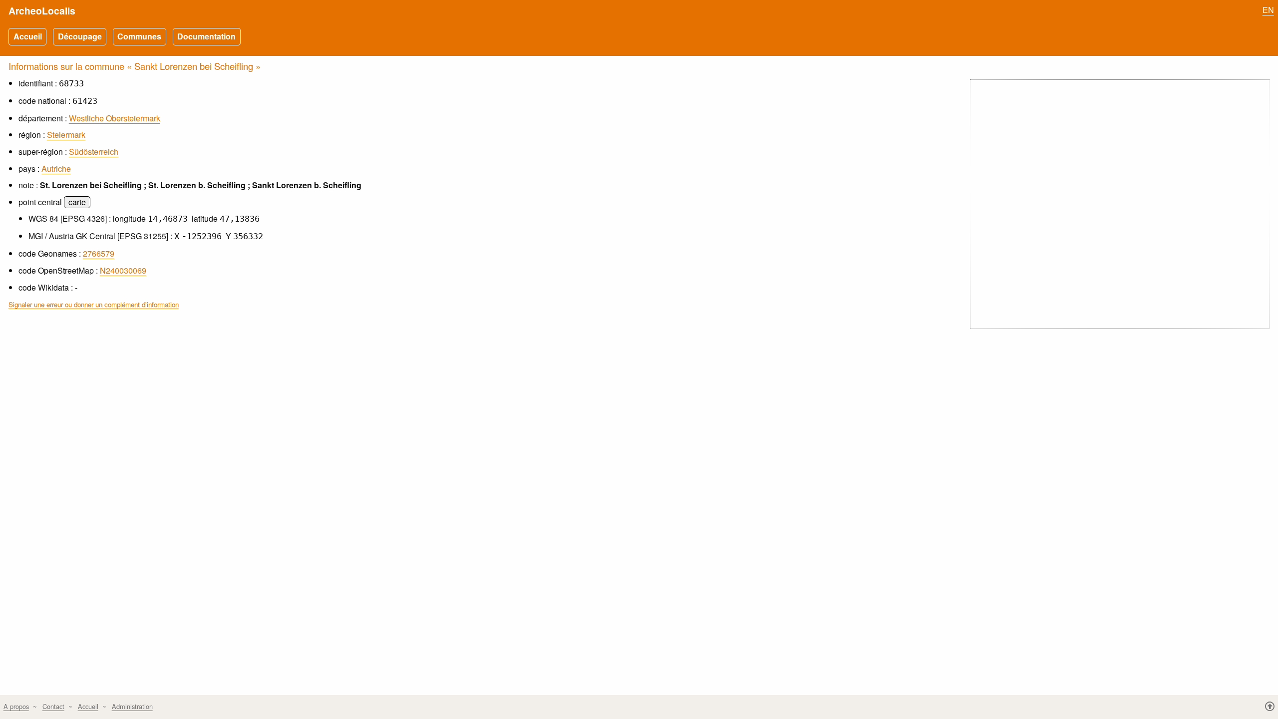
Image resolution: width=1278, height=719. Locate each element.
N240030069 (123, 270)
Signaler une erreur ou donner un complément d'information (93, 304)
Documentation (206, 36)
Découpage (80, 36)
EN (1268, 9)
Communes (139, 36)
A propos (16, 706)
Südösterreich (93, 151)
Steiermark (66, 134)
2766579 (98, 253)
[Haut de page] (1270, 707)
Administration (132, 706)
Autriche (56, 168)
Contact (53, 706)
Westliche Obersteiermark (114, 118)
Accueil (27, 36)
